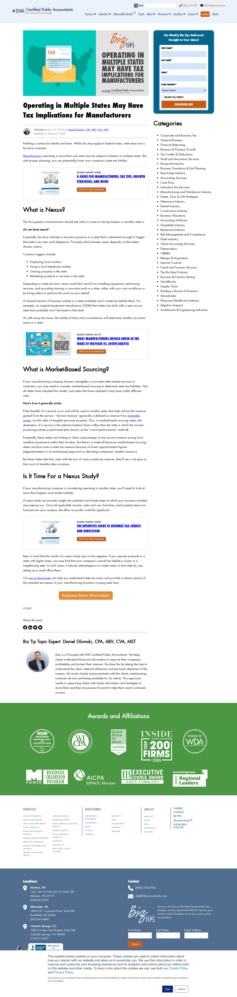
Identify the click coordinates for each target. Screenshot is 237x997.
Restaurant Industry (172, 230)
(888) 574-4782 (189, 5)
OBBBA (165, 253)
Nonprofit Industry (172, 164)
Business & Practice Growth (178, 149)
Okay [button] (167, 988)
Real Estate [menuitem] (116, 831)
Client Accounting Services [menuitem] (34, 824)
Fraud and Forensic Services (178, 267)
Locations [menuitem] (178, 14)
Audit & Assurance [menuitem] (30, 827)
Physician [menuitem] (89, 830)
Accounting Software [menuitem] (32, 820)
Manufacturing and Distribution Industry (185, 192)
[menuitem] (205, 14)
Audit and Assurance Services (179, 159)
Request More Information (86, 595)
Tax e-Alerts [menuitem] (148, 832)
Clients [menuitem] (215, 14)
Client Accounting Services (177, 244)
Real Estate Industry (172, 173)
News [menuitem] (146, 824)
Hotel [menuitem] (114, 820)
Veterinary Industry (172, 201)
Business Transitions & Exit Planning (183, 168)
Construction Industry (173, 211)
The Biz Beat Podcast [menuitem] (180, 826)
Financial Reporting (172, 145)
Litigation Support (171, 305)
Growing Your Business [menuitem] (33, 842)
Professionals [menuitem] (150, 828)
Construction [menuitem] (91, 823)
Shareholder (168, 296)
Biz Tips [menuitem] (177, 816)
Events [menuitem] (141, 14)
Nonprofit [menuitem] (116, 827)
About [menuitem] (150, 14)
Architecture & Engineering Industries (184, 310)
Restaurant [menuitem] (116, 816)
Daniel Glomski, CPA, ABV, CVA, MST (88, 129)
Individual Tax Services (175, 187)
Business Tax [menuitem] (58, 841)
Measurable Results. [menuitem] (124, 14)
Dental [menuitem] (87, 826)
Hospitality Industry (172, 225)
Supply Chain (169, 286)
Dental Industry (170, 206)
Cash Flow (167, 183)
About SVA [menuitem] (148, 816)
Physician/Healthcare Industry (179, 300)
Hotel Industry (169, 239)
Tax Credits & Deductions (176, 154)
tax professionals (40, 578)
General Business (171, 140)
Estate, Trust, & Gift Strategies (179, 197)
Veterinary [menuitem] (89, 834)
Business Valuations (172, 215)
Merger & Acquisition (174, 258)
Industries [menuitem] (104, 14)
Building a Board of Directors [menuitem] (35, 838)
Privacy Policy (63, 972)
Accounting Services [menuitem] (32, 816)
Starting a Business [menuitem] (61, 816)
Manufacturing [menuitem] (118, 824)
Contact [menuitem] (178, 812)
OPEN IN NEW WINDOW (91, 189)
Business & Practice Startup (177, 277)
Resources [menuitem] (163, 14)
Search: (141, 5)
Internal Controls (171, 263)
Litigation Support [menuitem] (60, 830)
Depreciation (168, 249)
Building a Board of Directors (179, 291)
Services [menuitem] (89, 14)
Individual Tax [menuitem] (58, 845)
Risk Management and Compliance (182, 234)
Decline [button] (181, 988)
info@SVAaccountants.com (214, 5)
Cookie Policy (178, 968)
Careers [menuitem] (192, 14)
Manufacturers (32, 156)
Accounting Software (173, 220)
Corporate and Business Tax (178, 135)
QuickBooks (168, 282)
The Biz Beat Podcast (173, 272)
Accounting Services (173, 178)
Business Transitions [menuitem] (61, 820)
